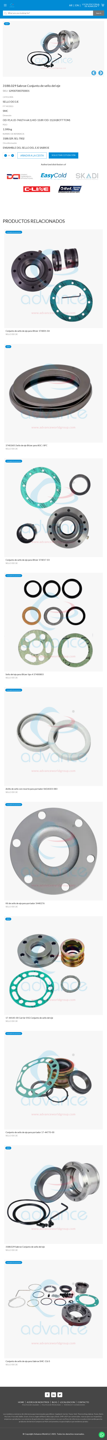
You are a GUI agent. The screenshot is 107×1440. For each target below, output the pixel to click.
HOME (21, 1402)
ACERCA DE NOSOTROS (38, 1402)
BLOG (54, 1402)
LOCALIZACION (67, 1402)
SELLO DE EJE (12, 334)
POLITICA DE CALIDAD (30, 1405)
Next (100, 73)
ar (70, 5)
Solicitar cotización (63, 155)
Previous (93, 73)
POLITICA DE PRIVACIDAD (51, 1405)
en (77, 5)
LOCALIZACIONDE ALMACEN (89, 5)
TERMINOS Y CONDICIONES (74, 1405)
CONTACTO (83, 1402)
